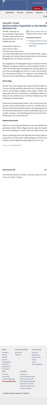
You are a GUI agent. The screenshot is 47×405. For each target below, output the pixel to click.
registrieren (7, 177)
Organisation (6, 367)
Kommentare (36, 357)
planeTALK (18, 352)
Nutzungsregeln (37, 364)
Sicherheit (5, 364)
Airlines (29, 12)
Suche (34, 362)
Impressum (24, 374)
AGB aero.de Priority (27, 384)
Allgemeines (36, 355)
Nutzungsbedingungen (28, 381)
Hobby (34, 359)
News (37, 8)
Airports (39, 12)
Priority (20, 12)
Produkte (5, 374)
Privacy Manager (25, 388)
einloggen (19, 177)
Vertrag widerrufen (9, 381)
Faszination (6, 369)
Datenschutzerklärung (27, 386)
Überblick (10, 12)
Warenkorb (6, 377)
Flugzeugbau (6, 362)
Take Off (18, 355)
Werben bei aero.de (26, 379)
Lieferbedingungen (8, 379)
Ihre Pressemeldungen (27, 377)
